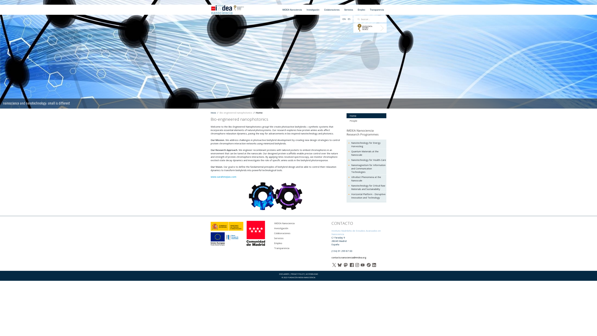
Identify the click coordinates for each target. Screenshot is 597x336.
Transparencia (377, 9)
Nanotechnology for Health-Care (368, 159)
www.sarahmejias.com (223, 176)
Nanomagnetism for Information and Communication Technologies (368, 168)
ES (349, 19)
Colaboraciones (332, 9)
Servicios (348, 9)
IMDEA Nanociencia (292, 9)
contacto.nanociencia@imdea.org (348, 257)
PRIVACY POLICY (297, 274)
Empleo (361, 9)
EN (344, 19)
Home (353, 115)
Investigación (313, 9)
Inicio (213, 112)
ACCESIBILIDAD (312, 274)
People (353, 120)
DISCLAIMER (284, 274)
